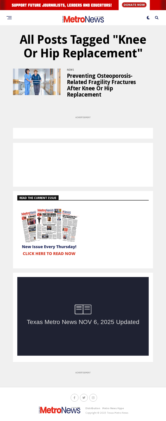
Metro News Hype (113, 408)
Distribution (92, 408)
